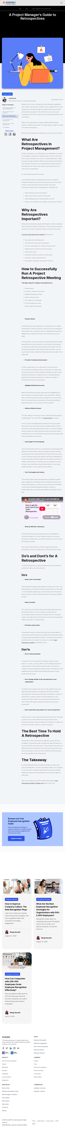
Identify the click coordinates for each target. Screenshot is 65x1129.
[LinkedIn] (10, 1048)
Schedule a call (39, 783)
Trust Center (37, 1073)
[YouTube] (18, 1048)
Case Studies (5, 1097)
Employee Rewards (39, 1053)
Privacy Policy (50, 1121)
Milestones (5, 1067)
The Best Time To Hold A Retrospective (8, 124)
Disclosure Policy (38, 1070)
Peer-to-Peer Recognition (9, 1061)
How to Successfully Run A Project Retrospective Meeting (10, 116)
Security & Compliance (40, 1067)
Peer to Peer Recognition (41, 1046)
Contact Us (5, 1107)
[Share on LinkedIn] (14, 134)
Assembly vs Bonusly (40, 1088)
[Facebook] (3, 1048)
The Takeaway (6, 127)
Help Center (5, 1104)
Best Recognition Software (9, 1094)
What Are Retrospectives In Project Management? (9, 108)
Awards (4, 1064)
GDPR (33, 1124)
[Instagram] (14, 1048)
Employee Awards (39, 1049)
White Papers (6, 1101)
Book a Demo (6, 1088)
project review (48, 418)
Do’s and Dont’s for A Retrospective (8, 120)
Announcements (6, 1077)
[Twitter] (7, 1048)
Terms (34, 1121)
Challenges (5, 1073)
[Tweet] (6, 134)
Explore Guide (16, 838)
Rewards (4, 1070)
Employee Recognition (40, 1040)
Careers (36, 1061)
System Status (38, 1077)
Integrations (5, 1080)
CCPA (56, 1121)
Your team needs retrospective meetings (33, 234)
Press (35, 1064)
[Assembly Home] (9, 3)
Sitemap (4, 1110)
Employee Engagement (40, 1043)
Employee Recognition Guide (10, 1091)
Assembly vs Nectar (39, 1091)
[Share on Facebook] (10, 134)
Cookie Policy (41, 1121)
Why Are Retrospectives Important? (8, 112)
